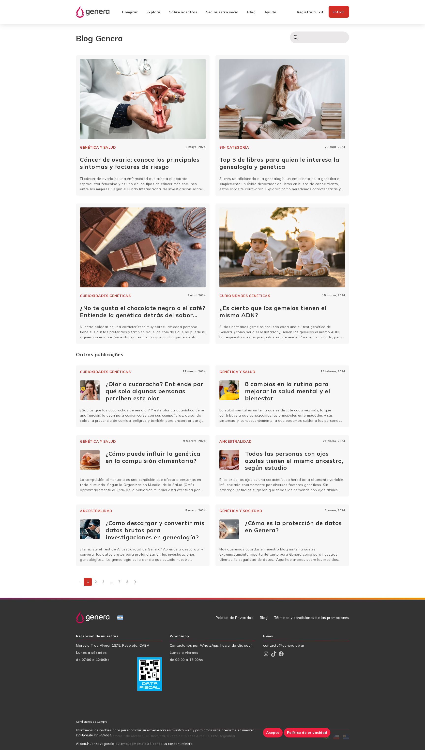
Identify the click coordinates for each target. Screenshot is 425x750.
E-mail (268, 636)
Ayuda (270, 12)
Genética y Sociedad (240, 511)
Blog (251, 12)
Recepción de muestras (97, 636)
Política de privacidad (307, 732)
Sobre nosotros (183, 12)
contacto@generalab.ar (283, 645)
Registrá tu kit (310, 12)
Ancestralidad (235, 441)
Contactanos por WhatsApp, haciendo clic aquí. (211, 645)
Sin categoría (234, 147)
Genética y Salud (98, 147)
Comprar (130, 12)
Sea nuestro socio (222, 12)
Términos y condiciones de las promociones (311, 617)
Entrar (338, 12)
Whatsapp (179, 636)
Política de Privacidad (235, 617)
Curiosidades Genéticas (105, 296)
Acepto (272, 732)
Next (135, 582)
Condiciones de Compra (91, 721)
